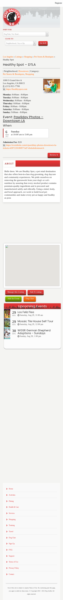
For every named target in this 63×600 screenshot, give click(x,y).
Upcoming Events (32, 306)
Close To (9, 39)
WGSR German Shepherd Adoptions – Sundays (34, 332)
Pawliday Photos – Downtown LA (23, 119)
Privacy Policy (14, 568)
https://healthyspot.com (16, 89)
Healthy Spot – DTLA (19, 64)
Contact (11, 574)
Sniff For (7, 29)
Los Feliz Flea (26, 312)
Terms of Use (13, 562)
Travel (11, 531)
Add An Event (13, 299)
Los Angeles (8, 57)
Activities (12, 495)
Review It (54, 155)
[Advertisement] (20, 208)
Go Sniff (43, 43)
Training (12, 525)
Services (12, 513)
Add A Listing (35, 292)
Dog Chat (30, 299)
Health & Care (14, 507)
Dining (11, 501)
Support (11, 556)
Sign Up (12, 544)
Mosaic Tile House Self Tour (35, 321)
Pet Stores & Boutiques (43, 57)
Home (11, 489)
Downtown (23, 71)
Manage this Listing (15, 292)
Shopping (28, 57)
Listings (18, 57)
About (9, 163)
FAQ (10, 550)
